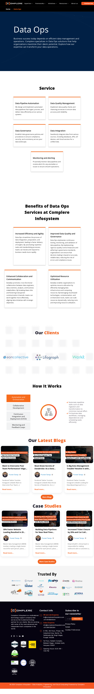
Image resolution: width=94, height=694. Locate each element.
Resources (63, 3)
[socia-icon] (11, 636)
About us (74, 3)
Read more (7, 489)
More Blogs (47, 497)
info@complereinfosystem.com (54, 625)
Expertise (28, 3)
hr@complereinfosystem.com (53, 617)
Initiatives (51, 3)
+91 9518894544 (49, 620)
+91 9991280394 (49, 627)
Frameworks (39, 3)
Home (8, 9)
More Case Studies (47, 561)
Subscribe (77, 618)
